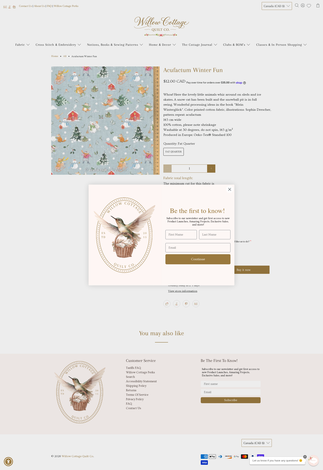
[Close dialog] (229, 189)
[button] (313, 460)
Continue (198, 259)
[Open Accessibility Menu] (8, 461)
